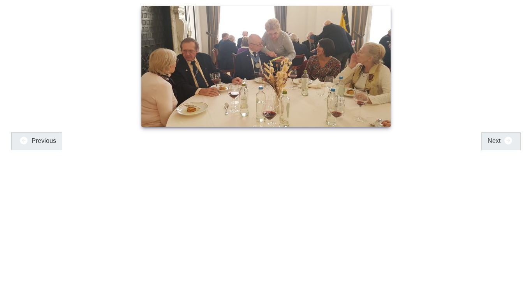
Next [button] (495, 140)
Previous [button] (43, 140)
